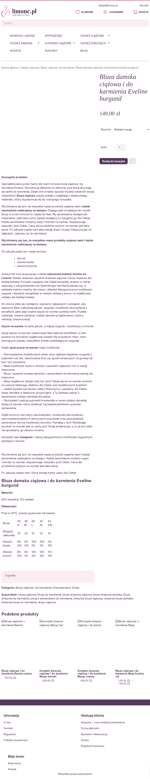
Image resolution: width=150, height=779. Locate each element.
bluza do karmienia (49, 594)
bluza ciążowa (27, 594)
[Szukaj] (144, 23)
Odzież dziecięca (93, 43)
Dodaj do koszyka (113, 161)
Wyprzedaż (53, 35)
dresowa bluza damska (118, 598)
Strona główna (9, 67)
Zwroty (85, 740)
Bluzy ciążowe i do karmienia (57, 67)
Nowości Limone (22, 35)
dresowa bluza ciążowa (88, 598)
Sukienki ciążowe (58, 43)
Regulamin (10, 734)
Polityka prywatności (16, 740)
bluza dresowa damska (107, 594)
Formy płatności (90, 728)
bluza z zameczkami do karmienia (51, 598)
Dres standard (62, 587)
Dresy (75, 587)
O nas (7, 722)
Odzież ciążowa (92, 35)
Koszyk (15, 50)
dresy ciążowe (47, 602)
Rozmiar (106, 129)
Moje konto (14, 763)
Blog (84, 50)
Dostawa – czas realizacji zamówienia (103, 722)
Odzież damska (21, 43)
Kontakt (144, 5)
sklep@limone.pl (108, 5)
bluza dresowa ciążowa (77, 594)
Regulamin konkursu (92, 746)
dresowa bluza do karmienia (19, 602)
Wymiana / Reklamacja (94, 734)
